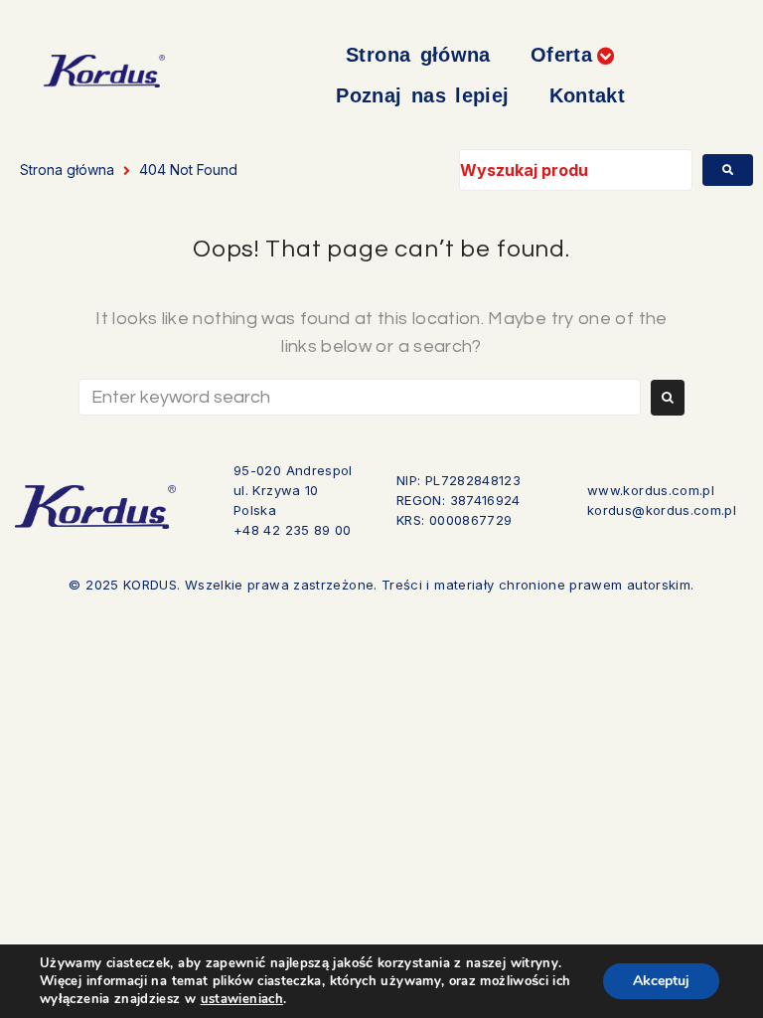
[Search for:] (359, 397)
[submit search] (727, 170)
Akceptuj (661, 980)
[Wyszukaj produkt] (575, 170)
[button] (573, 55)
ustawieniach (242, 999)
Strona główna (67, 169)
